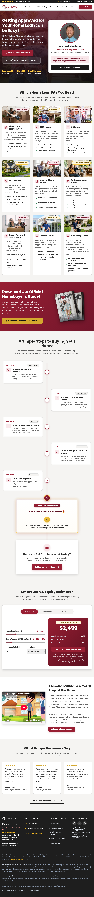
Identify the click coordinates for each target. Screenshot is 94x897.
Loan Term (31, 647)
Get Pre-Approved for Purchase (68, 649)
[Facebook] (74, 823)
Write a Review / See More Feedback (47, 801)
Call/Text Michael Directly (61, 729)
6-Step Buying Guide (56, 828)
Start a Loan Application (19, 52)
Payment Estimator (57, 7)
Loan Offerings (54, 823)
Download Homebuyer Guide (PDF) (23, 321)
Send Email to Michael (71, 68)
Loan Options (30, 7)
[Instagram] (85, 823)
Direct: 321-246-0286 (35, 823)
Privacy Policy (23, 890)
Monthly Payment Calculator (55, 833)
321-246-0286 (65, 2)
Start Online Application (34, 833)
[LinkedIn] (79, 823)
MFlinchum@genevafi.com (83, 2)
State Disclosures (34, 890)
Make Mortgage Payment (58, 838)
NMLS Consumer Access (16, 859)
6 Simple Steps (42, 7)
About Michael (71, 7)
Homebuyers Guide (55, 843)
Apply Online (85, 7)
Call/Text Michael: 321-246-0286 (22, 60)
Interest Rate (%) (13, 647)
